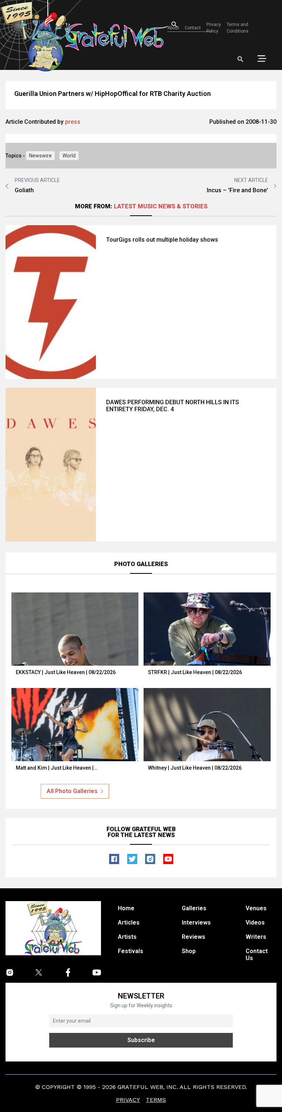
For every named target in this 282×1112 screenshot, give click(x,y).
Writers (256, 936)
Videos (255, 922)
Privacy (128, 1099)
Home (126, 908)
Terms (156, 1099)
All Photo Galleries (72, 791)
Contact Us (257, 955)
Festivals (130, 951)
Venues (256, 908)
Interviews (196, 922)
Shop (189, 951)
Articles (129, 922)
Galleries (194, 908)
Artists (127, 936)
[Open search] (240, 59)
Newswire (40, 156)
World (69, 156)
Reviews (193, 936)
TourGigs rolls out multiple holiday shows (162, 239)
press (72, 121)
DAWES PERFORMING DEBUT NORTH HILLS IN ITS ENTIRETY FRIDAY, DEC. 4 (172, 406)
